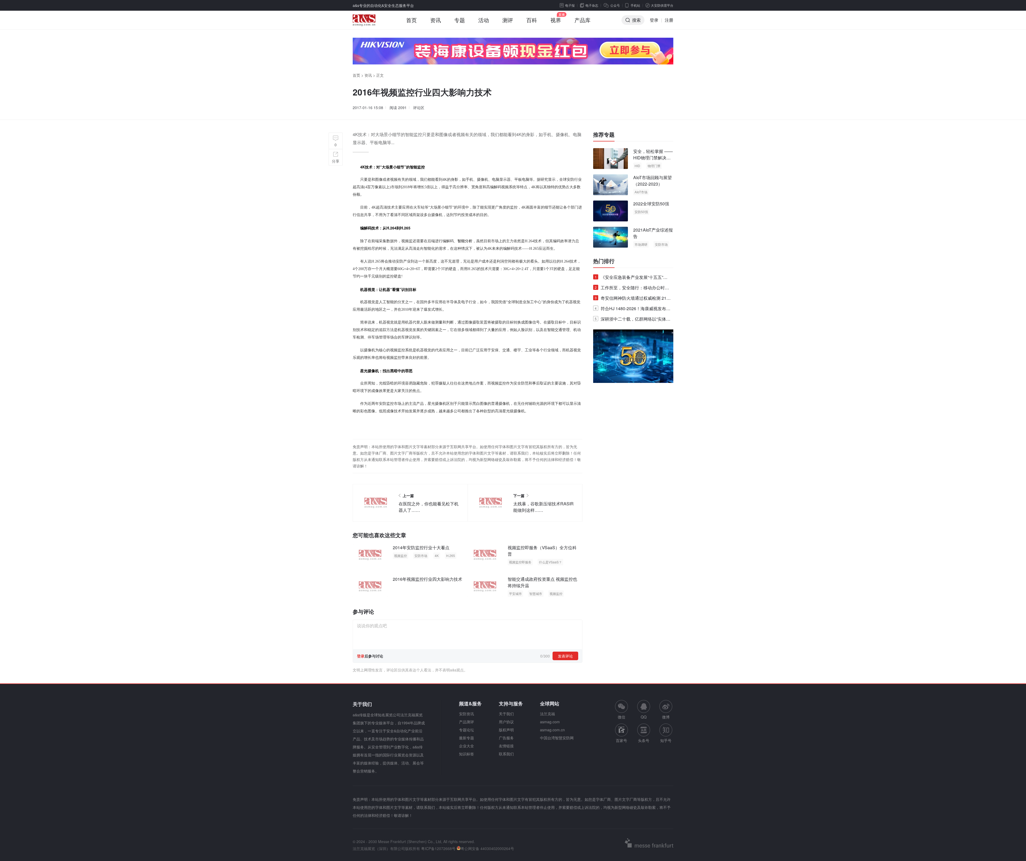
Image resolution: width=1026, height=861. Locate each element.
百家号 (621, 740)
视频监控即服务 (520, 562)
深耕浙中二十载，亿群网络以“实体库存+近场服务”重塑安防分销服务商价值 (632, 320)
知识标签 (466, 753)
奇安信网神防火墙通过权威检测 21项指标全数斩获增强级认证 (633, 299)
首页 (411, 20)
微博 (666, 717)
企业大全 (466, 745)
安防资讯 (466, 713)
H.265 (450, 555)
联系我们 (506, 753)
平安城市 (515, 593)
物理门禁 (654, 165)
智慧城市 (535, 593)
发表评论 (565, 656)
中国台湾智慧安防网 (557, 737)
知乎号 (665, 740)
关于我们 (506, 713)
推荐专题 (604, 134)
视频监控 (400, 555)
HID (637, 165)
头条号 (643, 740)
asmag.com (550, 721)
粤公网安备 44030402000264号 (487, 848)
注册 (669, 20)
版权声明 (506, 729)
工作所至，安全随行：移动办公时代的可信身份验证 (632, 289)
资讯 (435, 20)
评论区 (418, 107)
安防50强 (641, 211)
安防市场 (420, 555)
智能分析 (464, 240)
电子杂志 (591, 5)
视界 (555, 20)
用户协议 (506, 721)
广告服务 (506, 737)
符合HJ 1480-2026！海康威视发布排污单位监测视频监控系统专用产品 (632, 309)
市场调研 (641, 244)
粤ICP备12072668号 (438, 848)
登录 (654, 20)
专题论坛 (466, 729)
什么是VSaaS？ (550, 562)
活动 (483, 20)
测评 (507, 20)
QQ (644, 717)
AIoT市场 (641, 192)
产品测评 (466, 721)
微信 (621, 710)
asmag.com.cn (552, 729)
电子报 (570, 5)
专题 (459, 20)
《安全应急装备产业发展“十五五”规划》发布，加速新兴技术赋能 (631, 278)
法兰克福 (547, 713)
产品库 (582, 20)
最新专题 (466, 737)
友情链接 (506, 745)
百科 (531, 20)
